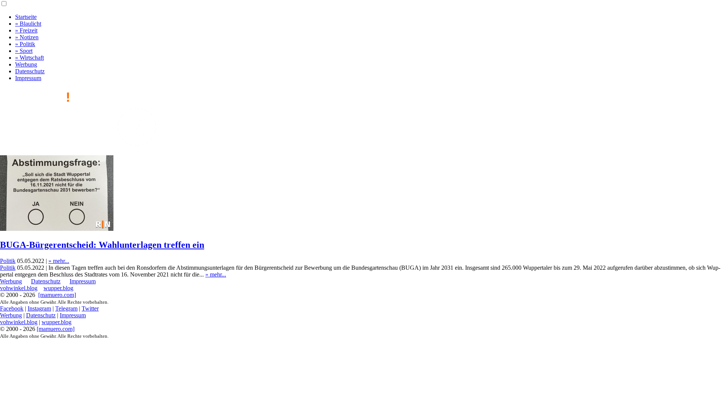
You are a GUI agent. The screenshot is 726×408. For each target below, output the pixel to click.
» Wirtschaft (29, 57)
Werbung (26, 64)
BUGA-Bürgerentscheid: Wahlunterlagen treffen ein (102, 245)
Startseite (26, 17)
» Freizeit (26, 30)
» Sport (24, 51)
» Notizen (27, 37)
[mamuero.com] (57, 295)
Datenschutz (30, 71)
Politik (8, 261)
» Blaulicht (28, 23)
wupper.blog (58, 288)
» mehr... (58, 261)
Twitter (90, 308)
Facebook (11, 308)
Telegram (66, 308)
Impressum (28, 78)
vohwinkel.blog (18, 288)
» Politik (25, 44)
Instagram (39, 308)
